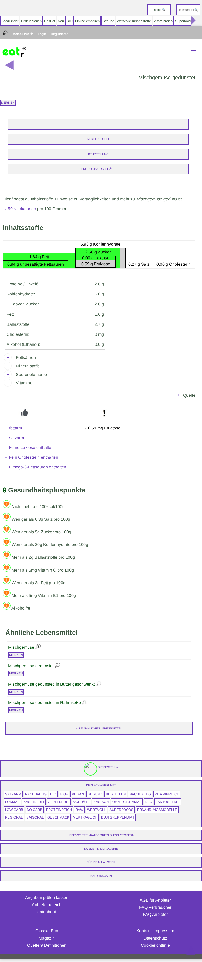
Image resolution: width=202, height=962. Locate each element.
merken (8, 102)
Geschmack (58, 817)
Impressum (164, 931)
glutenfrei (58, 802)
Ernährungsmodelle (157, 810)
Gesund (108, 21)
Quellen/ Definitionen (47, 945)
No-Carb (34, 810)
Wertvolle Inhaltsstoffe (134, 21)
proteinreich (59, 810)
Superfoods (184, 21)
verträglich (85, 817)
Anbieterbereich (47, 904)
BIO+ (64, 794)
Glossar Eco (46, 931)
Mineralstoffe (28, 366)
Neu (61, 21)
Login (42, 34)
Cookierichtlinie (155, 945)
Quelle (189, 395)
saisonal (35, 817)
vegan (78, 794)
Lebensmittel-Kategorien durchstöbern (101, 835)
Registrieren (59, 34)
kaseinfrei (33, 802)
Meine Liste (21, 34)
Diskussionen (31, 21)
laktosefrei (168, 802)
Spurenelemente (31, 374)
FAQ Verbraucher (155, 907)
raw (79, 810)
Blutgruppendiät (117, 817)
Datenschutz (155, 938)
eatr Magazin (101, 875)
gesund (95, 794)
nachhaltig (36, 794)
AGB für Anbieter (155, 900)
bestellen (116, 794)
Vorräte (81, 802)
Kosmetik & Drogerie (101, 848)
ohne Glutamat (126, 802)
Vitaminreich (163, 21)
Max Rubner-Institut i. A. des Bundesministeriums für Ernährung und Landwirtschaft (118, 396)
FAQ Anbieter (155, 914)
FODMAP (12, 802)
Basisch (101, 802)
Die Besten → (107, 767)
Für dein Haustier (101, 862)
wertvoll (96, 810)
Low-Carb (14, 810)
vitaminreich (167, 794)
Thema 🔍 (159, 9)
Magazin (47, 938)
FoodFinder (9, 21)
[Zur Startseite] (5, 34)
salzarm (13, 794)
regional (14, 817)
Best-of (49, 21)
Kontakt (143, 931)
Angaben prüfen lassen (46, 897)
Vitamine (24, 383)
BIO (70, 21)
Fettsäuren (26, 357)
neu (148, 802)
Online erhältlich (87, 21)
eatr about (46, 912)
